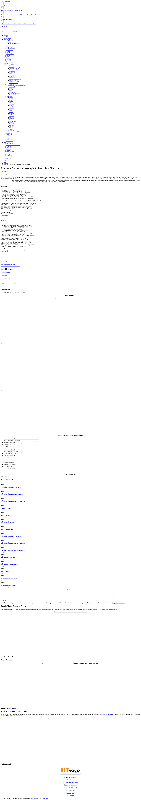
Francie (11, 112)
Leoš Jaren (7, 171)
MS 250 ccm (12, 73)
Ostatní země (9, 96)
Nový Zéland (12, 121)
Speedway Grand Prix (14, 65)
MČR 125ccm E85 (10, 48)
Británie (11, 98)
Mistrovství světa (10, 64)
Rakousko (11, 122)
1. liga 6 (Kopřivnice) (7, 529)
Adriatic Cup (9, 133)
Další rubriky (7, 142)
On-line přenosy (10, 151)
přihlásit (23, 292)
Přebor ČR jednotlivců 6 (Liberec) (11, 487)
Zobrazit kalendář (5, 588)
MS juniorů (12, 72)
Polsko (11, 97)
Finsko (11, 110)
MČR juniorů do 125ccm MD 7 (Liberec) (13, 501)
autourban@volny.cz (94, 663)
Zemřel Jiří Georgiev (5, 5)
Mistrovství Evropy (10, 84)
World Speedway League (15, 79)
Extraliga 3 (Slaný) (6, 508)
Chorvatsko (12, 113)
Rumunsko (11, 123)
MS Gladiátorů (12, 75)
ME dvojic (11, 88)
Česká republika (7, 39)
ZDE (14, 708)
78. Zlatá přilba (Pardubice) (9, 585)
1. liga (7, 44)
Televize (8, 154)
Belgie (10, 109)
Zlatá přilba (9, 59)
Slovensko (11, 104)
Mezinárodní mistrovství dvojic (13, 131)
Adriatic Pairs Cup (10, 135)
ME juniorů (12, 89)
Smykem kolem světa (14, 43)
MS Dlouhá (12, 77)
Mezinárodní (6, 63)
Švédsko (11, 100)
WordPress (44, 798)
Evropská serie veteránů (14, 94)
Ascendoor (33, 798)
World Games (9, 139)
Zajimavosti (9, 156)
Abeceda (8, 147)
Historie (8, 150)
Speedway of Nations (14, 68)
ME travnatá (12, 92)
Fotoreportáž (9, 146)
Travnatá (8, 58)
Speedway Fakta (4, 26)
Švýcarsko (11, 126)
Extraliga (8, 42)
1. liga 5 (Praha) (5, 515)
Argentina (11, 106)
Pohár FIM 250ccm (13, 83)
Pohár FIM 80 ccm (13, 80)
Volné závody (9, 62)
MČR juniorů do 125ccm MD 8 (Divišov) (13, 543)
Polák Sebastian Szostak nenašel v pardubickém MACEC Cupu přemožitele (18, 24)
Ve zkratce (8, 149)
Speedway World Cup (14, 67)
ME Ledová (12, 91)
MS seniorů (12, 71)
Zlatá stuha (9, 60)
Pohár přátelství (10, 130)
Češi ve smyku (9, 143)
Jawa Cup (8, 138)
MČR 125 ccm (9, 47)
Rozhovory (9, 155)
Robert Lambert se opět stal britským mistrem (11, 10)
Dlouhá (8, 55)
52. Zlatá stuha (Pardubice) (9, 578)
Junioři (8, 51)
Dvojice (8, 46)
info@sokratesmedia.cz (108, 714)
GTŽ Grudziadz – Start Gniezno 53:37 (9, 283)
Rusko (10, 105)
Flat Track (8, 158)
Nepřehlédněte (7, 36)
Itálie (10, 114)
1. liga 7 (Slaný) (5, 571)
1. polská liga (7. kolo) (5, 278)
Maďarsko (11, 117)
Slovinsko (11, 125)
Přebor (8, 52)
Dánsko (11, 101)
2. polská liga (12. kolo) (5, 272)
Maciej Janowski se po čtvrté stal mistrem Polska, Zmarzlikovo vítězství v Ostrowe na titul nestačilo (24, 14)
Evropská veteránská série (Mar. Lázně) (13, 550)
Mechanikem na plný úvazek (13, 145)
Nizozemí (11, 118)
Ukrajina (11, 127)
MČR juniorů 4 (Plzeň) (7, 522)
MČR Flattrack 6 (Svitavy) (9, 557)
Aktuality (6, 35)
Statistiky (8, 153)
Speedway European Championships (18, 85)
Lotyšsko (11, 116)
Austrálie (11, 108)
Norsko (11, 120)
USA (10, 129)
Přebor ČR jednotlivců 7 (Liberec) (11, 536)
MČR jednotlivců (10, 40)
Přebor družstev (10, 54)
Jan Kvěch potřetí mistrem (7, 19)
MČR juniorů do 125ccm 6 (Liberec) (12, 494)
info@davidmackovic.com (22, 656)
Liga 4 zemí (9, 137)
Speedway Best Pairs (14, 69)
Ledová (8, 56)
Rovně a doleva (7, 38)
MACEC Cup (9, 141)
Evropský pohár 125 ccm (15, 93)
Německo (11, 102)
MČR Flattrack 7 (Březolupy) (9, 564)
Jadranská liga (9, 134)
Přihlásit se (3, 600)
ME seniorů (12, 87)
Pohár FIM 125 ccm (14, 81)
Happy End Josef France (118, 603)
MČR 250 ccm (9, 50)
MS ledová (11, 76)
